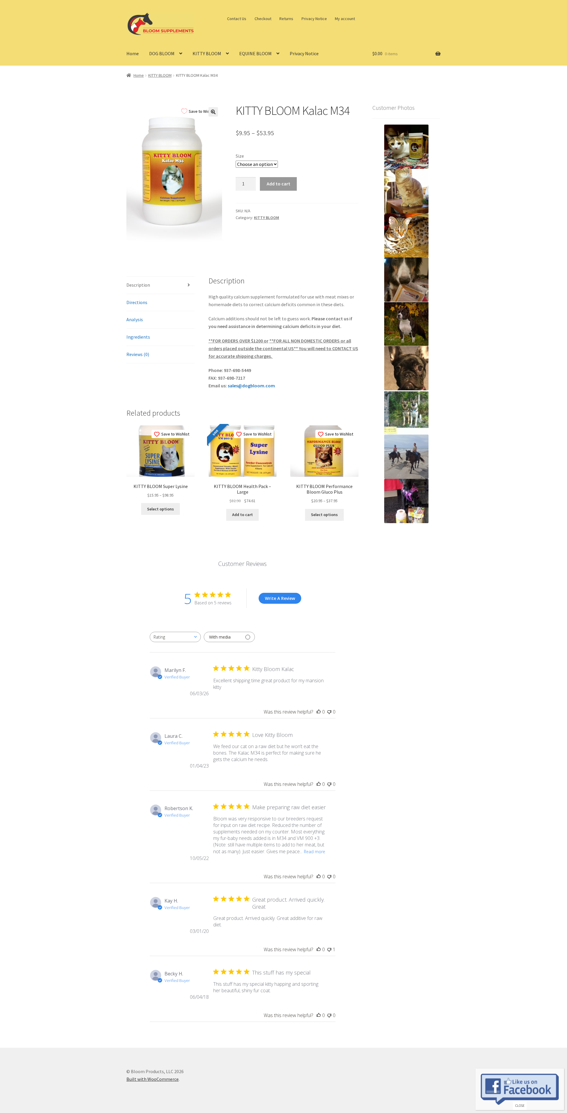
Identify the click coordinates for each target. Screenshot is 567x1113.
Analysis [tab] (134, 319)
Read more (314, 851)
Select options (160, 509)
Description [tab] (138, 285)
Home (132, 53)
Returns (286, 18)
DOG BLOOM (162, 53)
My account (345, 18)
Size (240, 156)
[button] (213, 112)
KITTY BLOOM (207, 53)
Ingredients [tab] (138, 337)
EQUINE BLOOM (255, 53)
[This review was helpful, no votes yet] (319, 712)
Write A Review (280, 598)
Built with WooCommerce (152, 1079)
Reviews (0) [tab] (137, 354)
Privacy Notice (314, 18)
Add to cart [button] (242, 514)
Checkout (263, 18)
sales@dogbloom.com (251, 386)
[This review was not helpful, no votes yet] (329, 712)
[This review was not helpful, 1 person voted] (329, 949)
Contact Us (236, 18)
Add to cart (278, 184)
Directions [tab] (136, 302)
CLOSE (519, 1105)
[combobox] (175, 637)
